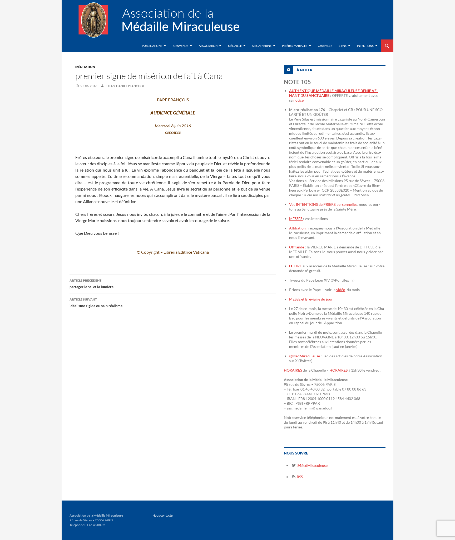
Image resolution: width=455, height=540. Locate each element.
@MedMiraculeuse (304, 356)
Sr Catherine (261, 45)
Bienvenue (180, 45)
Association (208, 45)
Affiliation (297, 228)
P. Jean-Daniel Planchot (125, 86)
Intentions (365, 45)
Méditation (85, 67)
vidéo (340, 289)
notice (298, 100)
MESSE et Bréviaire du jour (311, 299)
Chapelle (325, 45)
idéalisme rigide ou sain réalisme (96, 302)
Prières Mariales (294, 45)
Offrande (296, 247)
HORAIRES (293, 370)
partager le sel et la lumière (91, 283)
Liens (343, 45)
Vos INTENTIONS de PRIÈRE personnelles (323, 204)
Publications (152, 45)
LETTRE (295, 266)
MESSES (296, 218)
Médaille (235, 45)
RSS (299, 476)
